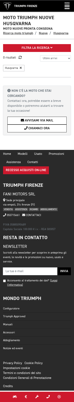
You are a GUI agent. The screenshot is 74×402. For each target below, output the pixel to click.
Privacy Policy (12, 363)
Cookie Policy (33, 363)
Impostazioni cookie (16, 368)
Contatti (32, 162)
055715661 (13, 215)
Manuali (8, 324)
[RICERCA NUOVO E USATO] (15, 397)
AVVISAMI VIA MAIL (38, 120)
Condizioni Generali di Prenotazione (27, 378)
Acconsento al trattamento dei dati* (28, 280)
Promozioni (56, 154)
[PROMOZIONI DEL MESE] (26, 397)
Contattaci (33, 215)
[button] (67, 6)
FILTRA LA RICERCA (36, 48)
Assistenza (13, 162)
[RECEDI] (59, 397)
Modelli (23, 154)
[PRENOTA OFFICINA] (37, 397)
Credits (8, 386)
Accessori (9, 332)
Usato (38, 154)
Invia (64, 271)
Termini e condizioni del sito (22, 373)
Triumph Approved (14, 316)
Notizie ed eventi (13, 348)
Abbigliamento (11, 340)
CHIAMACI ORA (39, 128)
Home (7, 154)
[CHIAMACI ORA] (48, 397)
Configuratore (11, 308)
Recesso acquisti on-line (26, 170)
